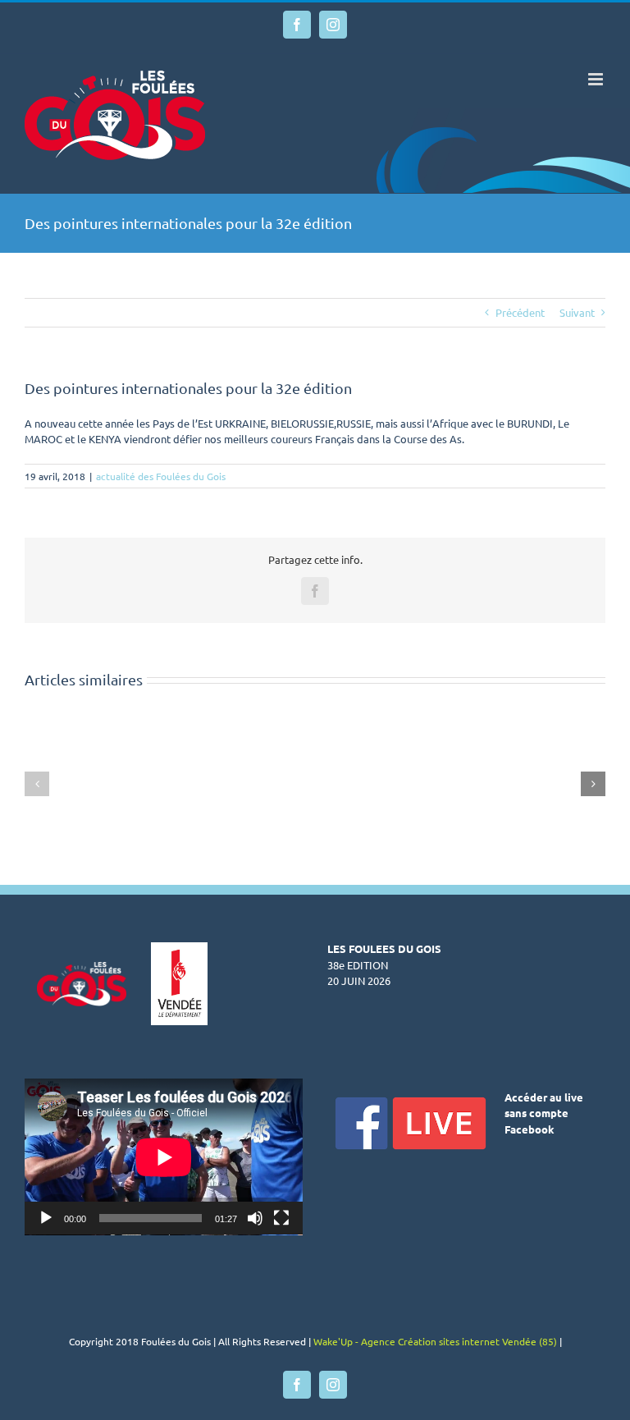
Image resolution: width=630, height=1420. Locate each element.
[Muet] (255, 1218)
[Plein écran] (281, 1218)
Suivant (577, 312)
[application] (164, 1157)
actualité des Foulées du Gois (161, 476)
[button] (37, 784)
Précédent (520, 312)
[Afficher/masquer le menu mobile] (596, 79)
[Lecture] (46, 1218)
